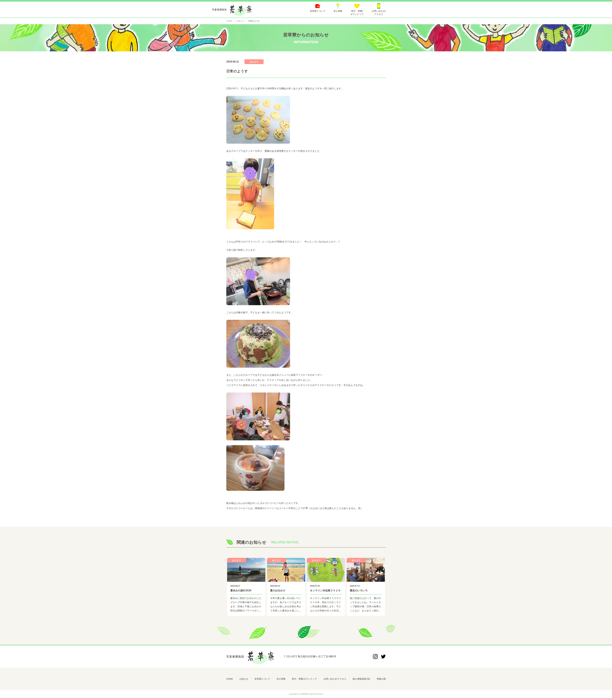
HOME (229, 679)
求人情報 (281, 679)
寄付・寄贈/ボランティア (304, 679)
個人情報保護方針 (361, 679)
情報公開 (381, 679)
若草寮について (262, 679)
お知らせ (243, 679)
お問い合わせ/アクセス (334, 679)
